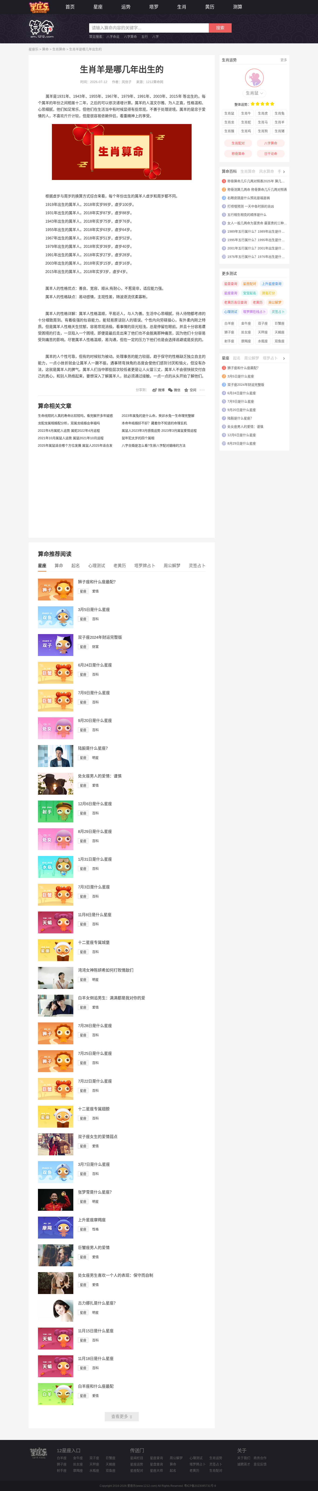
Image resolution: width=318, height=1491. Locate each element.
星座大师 (156, 1470)
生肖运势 (215, 1458)
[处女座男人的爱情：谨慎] (55, 793)
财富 (95, 647)
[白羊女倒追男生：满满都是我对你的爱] (55, 1015)
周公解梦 (172, 565)
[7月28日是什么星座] (55, 1043)
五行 (144, 36)
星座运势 (136, 1464)
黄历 (209, 7)
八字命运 (112, 36)
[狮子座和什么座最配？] (55, 599)
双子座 (263, 323)
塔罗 (154, 7)
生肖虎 (263, 113)
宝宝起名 (249, 293)
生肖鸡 (246, 131)
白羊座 (229, 323)
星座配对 (249, 284)
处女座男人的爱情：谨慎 (100, 776)
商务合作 (260, 1458)
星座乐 (33, 49)
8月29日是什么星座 (95, 831)
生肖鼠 (252, 93)
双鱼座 (279, 341)
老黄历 (119, 565)
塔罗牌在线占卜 (254, 312)
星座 (98, 7)
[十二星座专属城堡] (55, 960)
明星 (95, 757)
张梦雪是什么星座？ (96, 1192)
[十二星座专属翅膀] (55, 1126)
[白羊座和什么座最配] (55, 1404)
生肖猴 (229, 131)
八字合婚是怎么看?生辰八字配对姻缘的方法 (154, 445)
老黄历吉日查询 (235, 302)
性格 (95, 1229)
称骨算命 (238, 153)
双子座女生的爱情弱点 (98, 1137)
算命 (45, 49)
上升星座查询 (271, 284)
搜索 (220, 28)
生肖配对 (238, 143)
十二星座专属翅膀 (94, 1109)
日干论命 (270, 153)
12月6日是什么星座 (95, 804)
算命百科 (229, 171)
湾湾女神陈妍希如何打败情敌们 (105, 970)
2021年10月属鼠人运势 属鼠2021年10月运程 (71, 438)
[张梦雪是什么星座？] (55, 1209)
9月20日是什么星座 (95, 720)
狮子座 (229, 332)
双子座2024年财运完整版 (100, 637)
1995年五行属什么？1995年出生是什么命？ (259, 240)
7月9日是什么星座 (94, 693)
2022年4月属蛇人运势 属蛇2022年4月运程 (69, 430)
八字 (155, 36)
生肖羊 (279, 122)
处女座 (246, 332)
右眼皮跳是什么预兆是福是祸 (248, 198)
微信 (177, 390)
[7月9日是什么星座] (55, 710)
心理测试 (96, 565)
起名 (75, 565)
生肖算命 (58, 49)
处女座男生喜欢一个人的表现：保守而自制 (115, 1275)
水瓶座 (263, 341)
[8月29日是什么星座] (55, 849)
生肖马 (263, 122)
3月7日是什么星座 (94, 1164)
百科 (95, 619)
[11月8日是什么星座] (55, 932)
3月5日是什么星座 (94, 609)
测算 (237, 7)
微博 (161, 390)
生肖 (181, 7)
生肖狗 (263, 131)
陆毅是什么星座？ (94, 748)
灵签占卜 (197, 565)
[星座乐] (39, 6)
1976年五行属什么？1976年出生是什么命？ (259, 257)
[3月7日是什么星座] (55, 1182)
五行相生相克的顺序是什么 (247, 215)
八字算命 (130, 36)
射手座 (229, 341)
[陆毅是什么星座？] (55, 766)
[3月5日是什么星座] (55, 627)
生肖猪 (279, 131)
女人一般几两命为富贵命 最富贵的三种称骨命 (260, 223)
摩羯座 (246, 341)
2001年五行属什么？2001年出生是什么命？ (259, 248)
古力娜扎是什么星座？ (98, 1303)
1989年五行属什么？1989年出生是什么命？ (259, 231)
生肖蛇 (246, 122)
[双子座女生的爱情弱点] (55, 1154)
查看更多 (119, 1416)
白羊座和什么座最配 (96, 1386)
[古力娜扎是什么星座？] (55, 1320)
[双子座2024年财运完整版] (55, 655)
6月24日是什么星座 (95, 665)
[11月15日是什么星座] (55, 1348)
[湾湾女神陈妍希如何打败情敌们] (55, 988)
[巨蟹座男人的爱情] (55, 1265)
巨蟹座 (279, 323)
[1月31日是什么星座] (55, 877)
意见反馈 (260, 1464)
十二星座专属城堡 (94, 942)
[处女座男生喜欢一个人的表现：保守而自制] (55, 1293)
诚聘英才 (243, 1464)
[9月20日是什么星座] (55, 738)
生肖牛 (246, 113)
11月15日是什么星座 (96, 1331)
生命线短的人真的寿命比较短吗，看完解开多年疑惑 (75, 416)
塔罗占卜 (270, 358)
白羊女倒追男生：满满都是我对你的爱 (111, 998)
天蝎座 (279, 332)
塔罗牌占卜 (144, 565)
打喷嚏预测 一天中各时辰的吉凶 (250, 206)
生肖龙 (229, 122)
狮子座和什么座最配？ (98, 582)
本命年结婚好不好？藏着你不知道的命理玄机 (154, 423)
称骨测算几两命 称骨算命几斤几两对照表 (257, 189)
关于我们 (243, 1458)
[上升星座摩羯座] (55, 1237)
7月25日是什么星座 (95, 1053)
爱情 (95, 591)
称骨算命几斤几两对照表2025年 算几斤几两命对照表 (265, 181)
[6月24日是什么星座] (55, 682)
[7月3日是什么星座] (55, 904)
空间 (193, 390)
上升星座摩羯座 (92, 1220)
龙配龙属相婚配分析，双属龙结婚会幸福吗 (69, 423)
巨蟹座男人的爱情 (94, 1248)
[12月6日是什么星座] (55, 821)
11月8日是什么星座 (95, 915)
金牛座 (246, 323)
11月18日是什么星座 (96, 1358)
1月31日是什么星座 (95, 859)
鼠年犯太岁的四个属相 (138, 438)
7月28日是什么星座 (95, 1026)
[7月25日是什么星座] (55, 1071)
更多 (284, 60)
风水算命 (266, 171)
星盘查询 (230, 284)
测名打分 (268, 293)
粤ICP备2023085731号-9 (200, 1486)
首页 (70, 7)
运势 (126, 7)
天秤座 (263, 332)
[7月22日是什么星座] (55, 1099)
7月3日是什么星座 (94, 887)
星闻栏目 (136, 1458)
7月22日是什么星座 (95, 1081)
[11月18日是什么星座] (55, 1376)
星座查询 (230, 293)
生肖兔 (279, 113)
